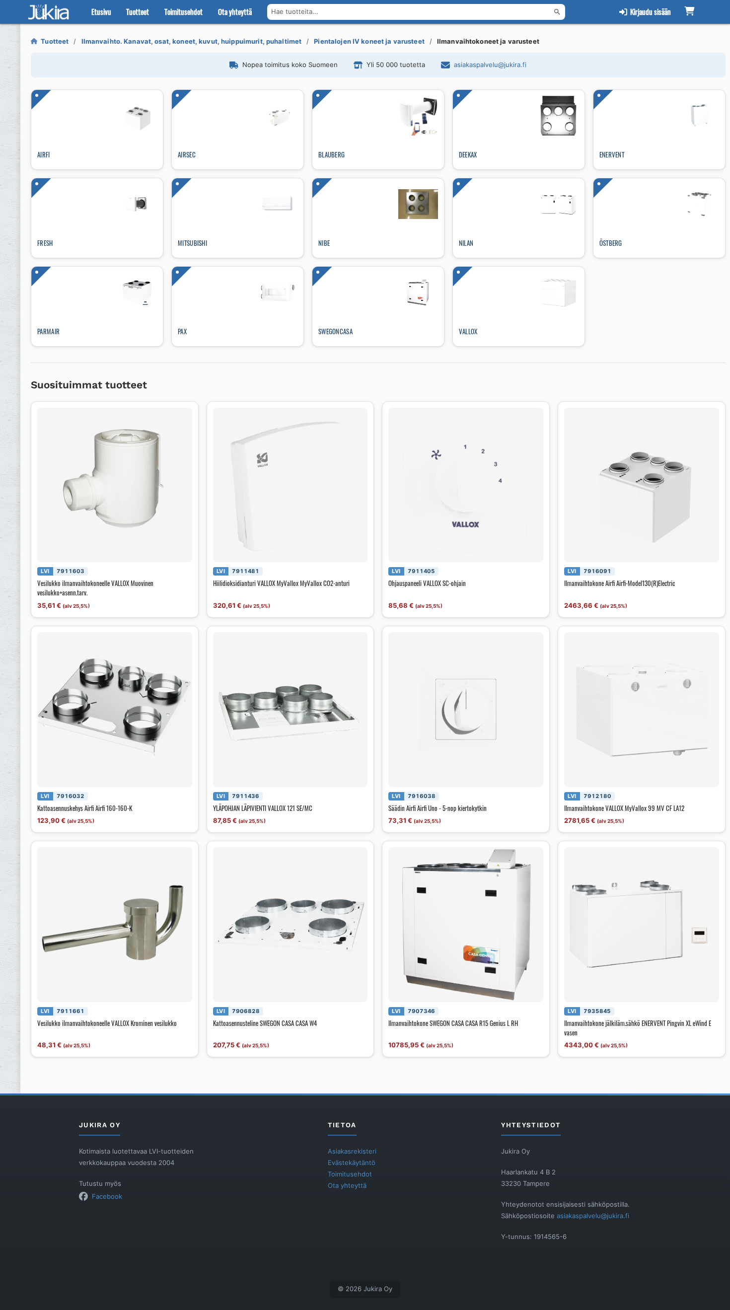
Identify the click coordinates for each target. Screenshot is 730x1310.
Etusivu (101, 11)
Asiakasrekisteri (352, 1151)
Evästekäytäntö (351, 1162)
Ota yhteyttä (235, 11)
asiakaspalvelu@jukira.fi (490, 65)
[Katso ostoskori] (689, 12)
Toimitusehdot (183, 11)
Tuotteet (137, 11)
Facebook (107, 1196)
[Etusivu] (50, 12)
